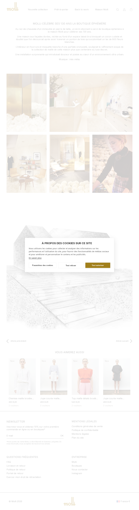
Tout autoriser (98, 265)
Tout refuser (71, 265)
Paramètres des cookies (42, 265)
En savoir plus (35, 258)
